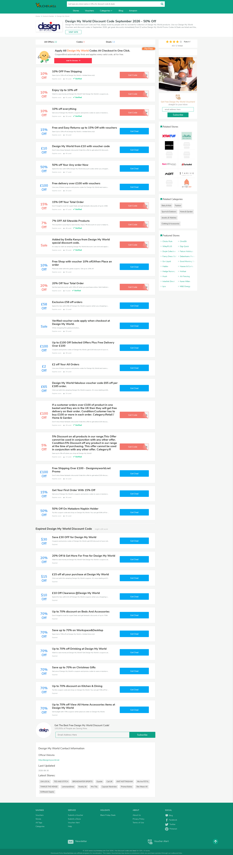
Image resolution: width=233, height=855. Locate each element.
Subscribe (142, 734)
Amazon (133, 10)
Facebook (172, 820)
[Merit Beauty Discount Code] (178, 74)
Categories (105, 10)
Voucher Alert (74, 822)
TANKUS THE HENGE (49, 787)
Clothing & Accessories (170, 224)
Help (70, 826)
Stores (76, 10)
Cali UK (109, 781)
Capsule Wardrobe (109, 787)
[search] (162, 4)
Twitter (171, 824)
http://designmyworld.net (48, 760)
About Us (137, 815)
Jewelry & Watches (169, 218)
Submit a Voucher (75, 815)
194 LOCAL (45, 781)
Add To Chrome (72, 60)
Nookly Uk (82, 787)
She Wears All (141, 787)
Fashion (178, 205)
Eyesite (99, 781)
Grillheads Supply (47, 792)
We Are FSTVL (143, 781)
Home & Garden (186, 212)
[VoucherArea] (48, 7)
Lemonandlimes (68, 787)
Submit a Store (74, 819)
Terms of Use (138, 822)
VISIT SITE (73, 32)
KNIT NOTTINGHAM (125, 781)
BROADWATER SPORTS (82, 781)
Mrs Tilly (94, 787)
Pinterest (172, 829)
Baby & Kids (166, 205)
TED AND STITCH (61, 781)
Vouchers (89, 10)
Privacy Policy (138, 819)
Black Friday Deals (108, 815)
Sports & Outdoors (169, 212)
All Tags (39, 822)
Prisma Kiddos (126, 787)
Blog (121, 10)
